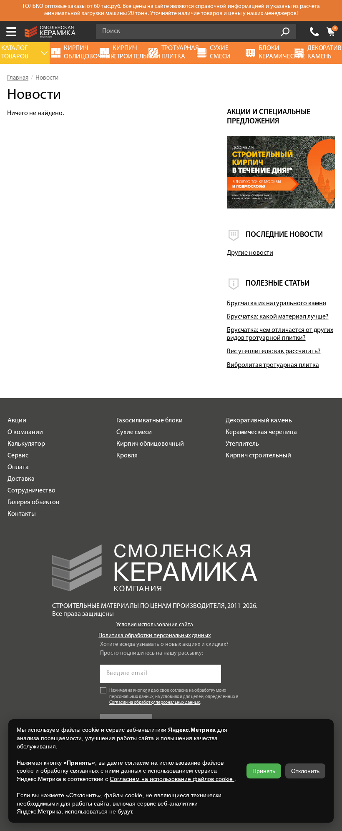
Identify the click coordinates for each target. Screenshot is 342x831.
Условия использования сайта (154, 625)
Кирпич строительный (258, 455)
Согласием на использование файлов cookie (172, 779)
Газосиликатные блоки (149, 420)
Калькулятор (26, 444)
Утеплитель (242, 444)
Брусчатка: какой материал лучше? (278, 317)
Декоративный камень (259, 420)
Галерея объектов (33, 502)
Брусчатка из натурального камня (276, 303)
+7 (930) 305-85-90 (314, 31)
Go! (285, 32)
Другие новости (250, 253)
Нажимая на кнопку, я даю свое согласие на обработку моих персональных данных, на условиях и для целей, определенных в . (174, 696)
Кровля (127, 455)
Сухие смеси (134, 432)
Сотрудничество (31, 490)
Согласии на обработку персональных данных (154, 702)
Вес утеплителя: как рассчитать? (274, 351)
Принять (263, 771)
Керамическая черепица (261, 432)
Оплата (18, 467)
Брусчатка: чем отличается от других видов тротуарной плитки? (280, 334)
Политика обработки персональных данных (154, 636)
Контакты (22, 514)
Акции (17, 420)
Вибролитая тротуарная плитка (273, 365)
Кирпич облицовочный (150, 444)
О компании (25, 432)
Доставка (21, 479)
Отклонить (305, 771)
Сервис (18, 455)
